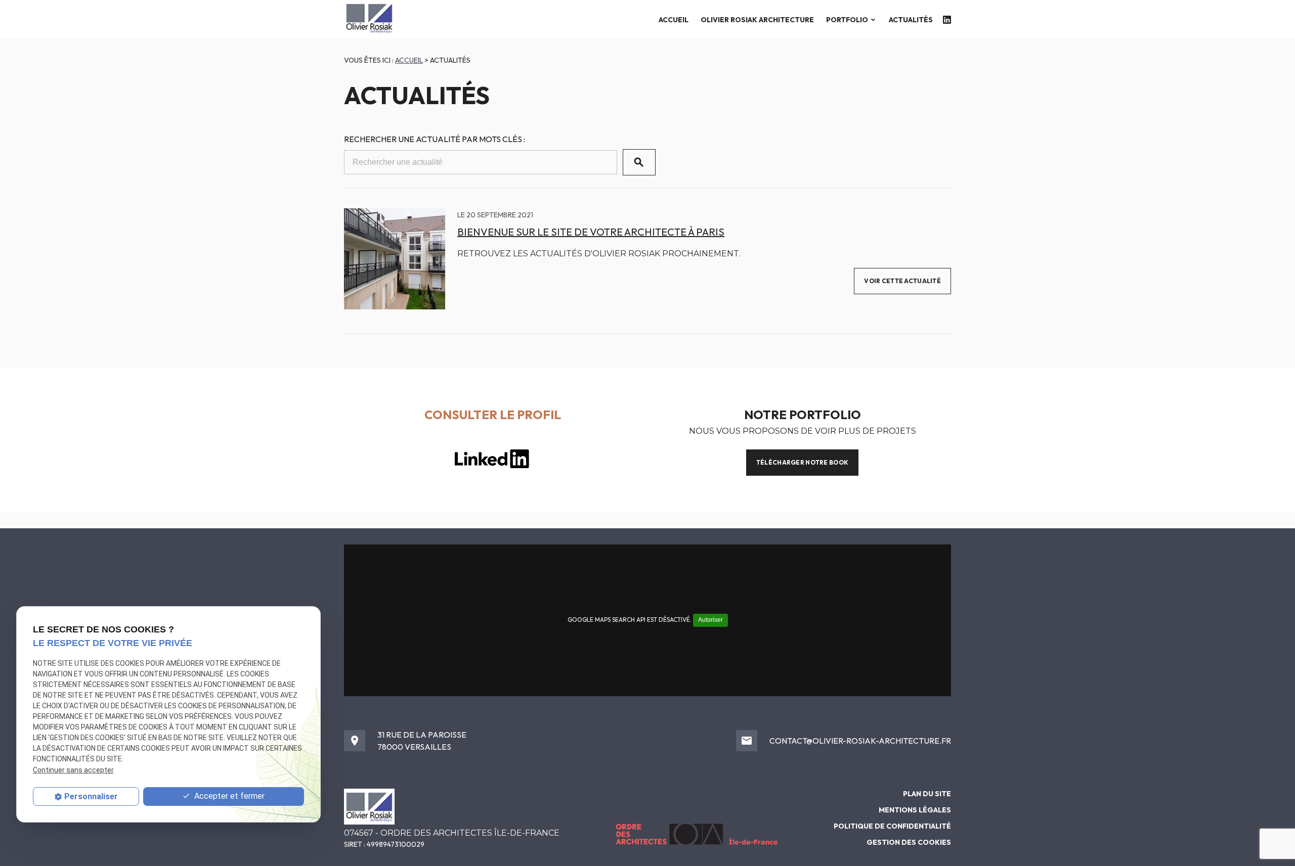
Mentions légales (915, 809)
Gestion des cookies (909, 842)
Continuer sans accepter (73, 770)
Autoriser (710, 619)
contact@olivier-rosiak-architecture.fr (860, 741)
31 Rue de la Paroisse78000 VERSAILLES (421, 741)
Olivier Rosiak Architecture (757, 19)
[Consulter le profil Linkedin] (947, 20)
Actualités (911, 19)
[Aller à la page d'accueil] (369, 19)
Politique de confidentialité (892, 826)
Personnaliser (91, 796)
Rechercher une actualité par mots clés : (434, 139)
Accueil (673, 19)
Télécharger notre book (802, 462)
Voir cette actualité (902, 281)
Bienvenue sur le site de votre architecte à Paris (590, 231)
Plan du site (927, 793)
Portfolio (847, 19)
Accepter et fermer (228, 796)
